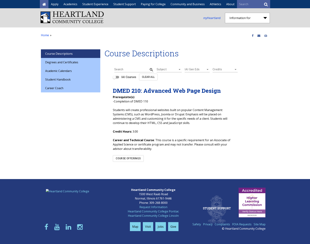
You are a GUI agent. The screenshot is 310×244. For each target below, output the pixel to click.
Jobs (161, 227)
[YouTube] (57, 226)
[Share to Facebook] (252, 35)
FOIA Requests (242, 224)
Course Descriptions (59, 54)
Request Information (153, 207)
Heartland (211, 18)
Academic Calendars (58, 71)
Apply (54, 4)
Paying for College (153, 4)
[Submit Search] (266, 4)
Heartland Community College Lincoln (153, 216)
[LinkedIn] (69, 226)
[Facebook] (47, 226)
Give (173, 227)
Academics (70, 4)
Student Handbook (58, 79)
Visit (148, 227)
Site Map (260, 224)
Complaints (222, 224)
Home (45, 35)
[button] (169, 69)
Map (135, 227)
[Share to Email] (258, 35)
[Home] (44, 4)
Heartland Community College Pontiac (153, 211)
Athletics (215, 4)
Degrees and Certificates (61, 62)
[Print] (265, 35)
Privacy (208, 224)
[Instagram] (80, 226)
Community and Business (188, 4)
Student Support (124, 4)
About (230, 4)
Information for (240, 18)
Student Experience (95, 4)
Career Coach (54, 88)
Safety (196, 224)
